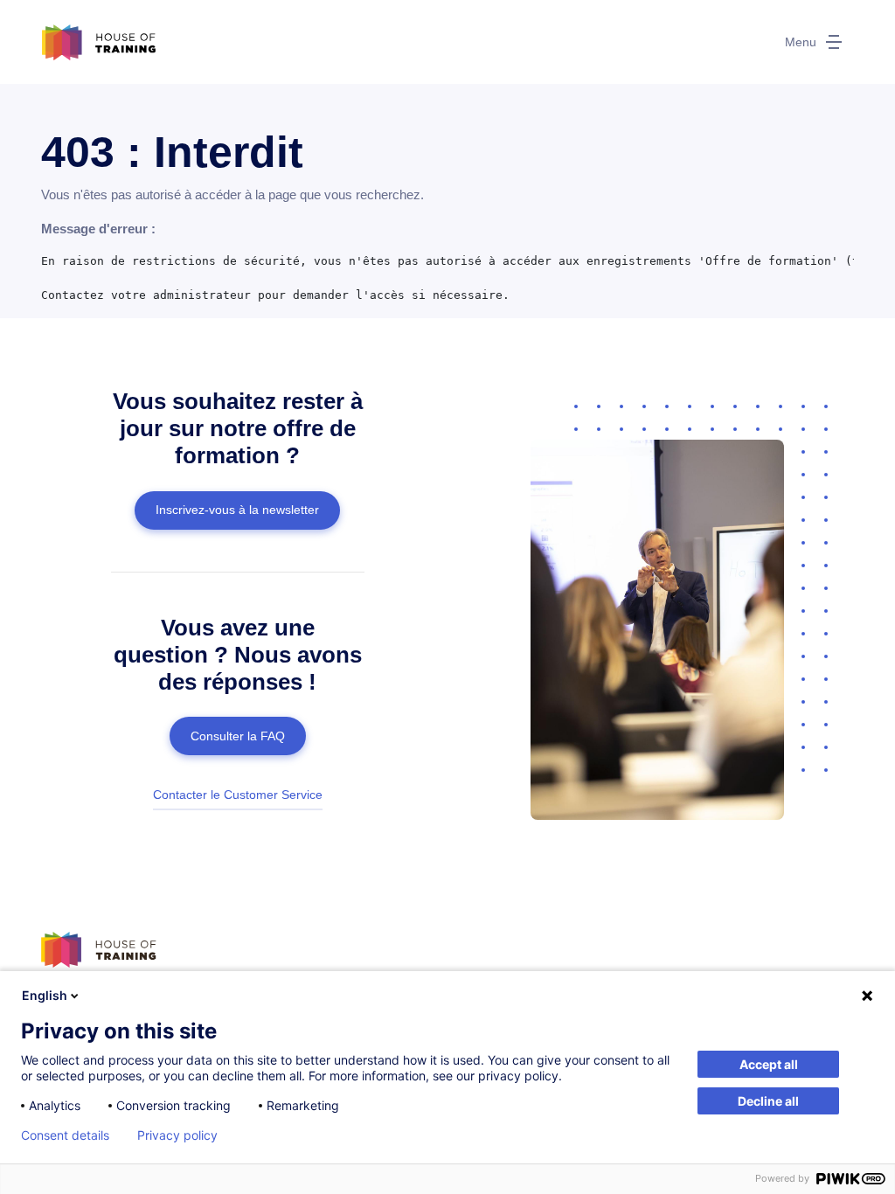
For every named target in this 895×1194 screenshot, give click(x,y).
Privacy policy (177, 1135)
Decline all (768, 1100)
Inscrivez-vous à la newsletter (237, 510)
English (44, 995)
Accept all (768, 1064)
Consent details (65, 1135)
